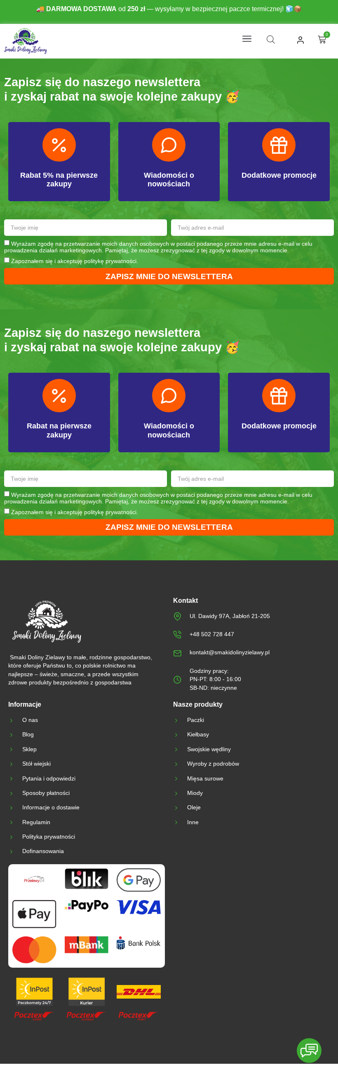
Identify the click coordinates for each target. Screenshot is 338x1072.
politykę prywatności (110, 261)
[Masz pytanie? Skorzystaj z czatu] (309, 1050)
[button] (247, 39)
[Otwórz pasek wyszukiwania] (271, 39)
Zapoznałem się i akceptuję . (74, 261)
